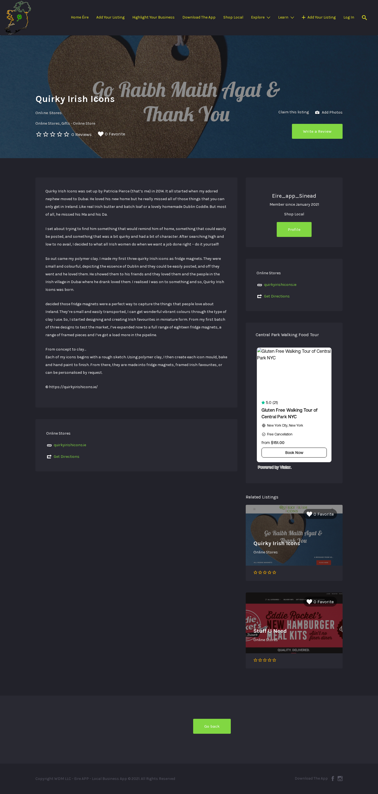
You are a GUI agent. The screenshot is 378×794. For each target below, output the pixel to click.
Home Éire (80, 17)
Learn (283, 17)
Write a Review (317, 131)
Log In (348, 17)
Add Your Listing (110, 17)
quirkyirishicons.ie (70, 445)
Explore (258, 17)
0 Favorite (115, 134)
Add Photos (332, 112)
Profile (294, 229)
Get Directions (66, 456)
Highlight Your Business (153, 17)
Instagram (340, 778)
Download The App (199, 17)
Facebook (333, 778)
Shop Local (233, 17)
